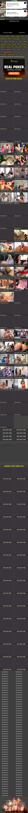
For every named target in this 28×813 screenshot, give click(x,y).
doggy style (3, 44)
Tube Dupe (22, 56)
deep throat (23, 44)
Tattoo (12, 46)
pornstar (19, 49)
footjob (13, 49)
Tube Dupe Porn (7, 430)
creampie (18, 36)
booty (13, 41)
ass (17, 41)
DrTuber (4, 375)
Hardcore (2, 36)
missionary (3, 46)
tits (1, 52)
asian (21, 41)
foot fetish (8, 49)
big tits (9, 38)
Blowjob (5, 41)
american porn (4, 38)
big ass (20, 46)
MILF (19, 44)
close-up (2, 49)
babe (16, 46)
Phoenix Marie (4, 54)
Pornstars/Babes (16, 38)
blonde (25, 46)
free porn (23, 38)
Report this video (7, 52)
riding (22, 36)
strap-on (24, 49)
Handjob (25, 41)
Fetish (8, 46)
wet (10, 41)
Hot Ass (8, 44)
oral (2, 41)
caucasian (14, 44)
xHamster (5, 164)
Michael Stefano (11, 54)
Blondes (7, 36)
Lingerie (12, 36)
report (12, 164)
